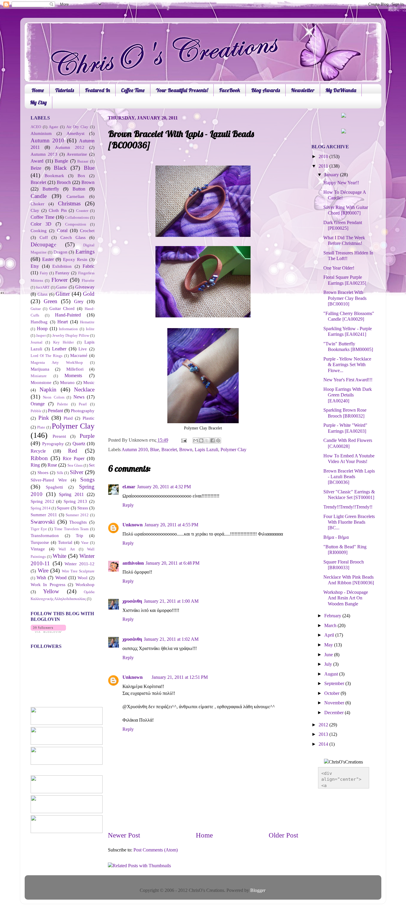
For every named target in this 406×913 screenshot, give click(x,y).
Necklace (84, 389)
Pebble (36, 411)
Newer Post (124, 835)
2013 (324, 734)
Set (92, 465)
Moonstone (41, 382)
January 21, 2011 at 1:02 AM (171, 639)
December (334, 712)
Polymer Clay (233, 449)
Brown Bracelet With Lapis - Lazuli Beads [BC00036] (349, 476)
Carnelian (75, 196)
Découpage (43, 244)
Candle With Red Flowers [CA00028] (347, 443)
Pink (43, 418)
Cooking (39, 230)
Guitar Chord (62, 308)
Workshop (85, 584)
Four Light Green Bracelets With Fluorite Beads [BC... (349, 522)
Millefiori (75, 369)
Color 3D (41, 224)
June (329, 654)
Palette (62, 404)
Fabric (89, 266)
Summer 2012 (77, 515)
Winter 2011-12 (79, 563)
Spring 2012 (42, 501)
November (334, 703)
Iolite (90, 329)
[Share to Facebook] (212, 440)
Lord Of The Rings (47, 355)
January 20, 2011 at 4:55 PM (171, 525)
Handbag (39, 321)
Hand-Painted (68, 315)
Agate (53, 127)
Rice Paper (73, 458)
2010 (324, 156)
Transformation (45, 535)
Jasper (41, 335)
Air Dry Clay (77, 127)
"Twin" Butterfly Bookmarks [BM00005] (348, 346)
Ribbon (39, 458)
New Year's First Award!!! (347, 379)
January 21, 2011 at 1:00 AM (171, 601)
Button (79, 189)
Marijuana (40, 369)
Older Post (283, 835)
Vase (85, 542)
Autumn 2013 (44, 154)
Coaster (82, 210)
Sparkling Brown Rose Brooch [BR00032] (344, 412)
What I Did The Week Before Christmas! (344, 240)
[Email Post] (183, 440)
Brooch (64, 182)
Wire (43, 570)
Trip (79, 535)
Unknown (132, 525)
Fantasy (62, 272)
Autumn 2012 (69, 147)
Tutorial (65, 542)
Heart (62, 322)
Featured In (97, 90)
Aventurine (77, 154)
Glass (42, 294)
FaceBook (229, 90)
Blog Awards (265, 90)
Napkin (48, 389)
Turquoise (40, 542)
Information (68, 329)
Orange (38, 404)
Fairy (44, 273)
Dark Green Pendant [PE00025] (342, 225)
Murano (67, 382)
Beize (36, 168)
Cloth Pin (58, 210)
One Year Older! (338, 268)
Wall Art (67, 549)
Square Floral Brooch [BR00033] (343, 564)
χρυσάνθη (132, 601)
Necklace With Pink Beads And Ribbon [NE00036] (348, 579)
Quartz (79, 443)
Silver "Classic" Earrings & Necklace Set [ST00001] (349, 494)
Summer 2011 (44, 514)
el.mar (128, 486)
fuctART (43, 287)
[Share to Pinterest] (218, 440)
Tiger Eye (39, 529)
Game (61, 287)
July (328, 664)
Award (37, 161)
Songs (87, 479)
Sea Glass (75, 465)
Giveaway (85, 287)
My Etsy (38, 102)
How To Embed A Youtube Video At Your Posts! (348, 458)
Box (81, 175)
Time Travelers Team (71, 529)
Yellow (51, 591)
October (332, 693)
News (78, 397)
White (59, 556)
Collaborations (77, 217)
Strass (82, 508)
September (334, 683)
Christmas (69, 203)
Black (60, 168)
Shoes (42, 472)
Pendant (55, 410)
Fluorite (88, 280)
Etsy (35, 266)
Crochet (87, 230)
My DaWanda (340, 90)
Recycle (38, 451)
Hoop (42, 328)
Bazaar (82, 161)
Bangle (61, 161)
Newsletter (302, 90)
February (333, 615)
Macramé (78, 355)
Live (82, 349)
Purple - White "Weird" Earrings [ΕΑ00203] (345, 428)
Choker (37, 204)
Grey (79, 301)
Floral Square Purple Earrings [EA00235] (344, 280)
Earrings (85, 251)
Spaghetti (54, 487)
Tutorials (64, 90)
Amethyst (75, 133)
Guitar (36, 308)
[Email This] (196, 440)
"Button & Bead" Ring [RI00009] (344, 549)
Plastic (89, 418)
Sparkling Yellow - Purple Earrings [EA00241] (347, 331)
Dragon (60, 252)
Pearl (83, 404)
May (329, 645)
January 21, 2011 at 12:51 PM (180, 677)
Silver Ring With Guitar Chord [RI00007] (345, 210)
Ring (35, 465)
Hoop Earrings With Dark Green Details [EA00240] (347, 395)
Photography (83, 410)
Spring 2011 (71, 494)
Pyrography (53, 443)
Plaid (68, 418)
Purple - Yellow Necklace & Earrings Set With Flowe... (347, 364)
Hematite (87, 322)
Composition (75, 224)
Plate (41, 427)
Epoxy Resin (75, 259)
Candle (39, 196)
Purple (87, 436)
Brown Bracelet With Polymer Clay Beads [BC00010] (344, 298)
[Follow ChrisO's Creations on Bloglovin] (48, 631)
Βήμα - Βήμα (336, 537)
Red (72, 451)
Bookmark (54, 175)
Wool (82, 577)
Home (38, 90)
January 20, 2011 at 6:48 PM (172, 563)
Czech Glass (73, 237)
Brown (185, 449)
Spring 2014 (41, 508)
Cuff (44, 237)
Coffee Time (133, 90)
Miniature (39, 376)
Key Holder (63, 342)
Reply (128, 505)
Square (63, 508)
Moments (73, 375)
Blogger (257, 890)
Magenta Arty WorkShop (57, 362)
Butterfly (51, 189)
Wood (61, 577)
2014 (324, 744)
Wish (41, 577)
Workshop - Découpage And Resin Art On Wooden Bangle (345, 598)
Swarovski (43, 522)
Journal (37, 342)
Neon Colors (53, 397)
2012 (324, 725)
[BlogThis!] (201, 440)
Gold (89, 294)
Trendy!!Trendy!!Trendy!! (347, 507)
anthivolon (133, 563)
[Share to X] (207, 440)
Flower (59, 280)
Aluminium (41, 133)
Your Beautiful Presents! (182, 90)
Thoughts (78, 522)
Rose (52, 465)
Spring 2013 (75, 501)
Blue (154, 449)
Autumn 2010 (135, 449)
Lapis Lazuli (206, 449)
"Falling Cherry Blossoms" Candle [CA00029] (348, 316)
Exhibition (62, 266)
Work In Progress (48, 584)
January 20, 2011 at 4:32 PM (164, 486)
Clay (35, 210)
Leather (59, 349)
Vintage (38, 549)
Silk (60, 472)
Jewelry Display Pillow (70, 335)
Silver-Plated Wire (49, 480)
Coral (62, 230)
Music (89, 382)
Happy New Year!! (341, 182)
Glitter (63, 294)
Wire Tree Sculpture (78, 571)
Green (50, 301)
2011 (324, 166)
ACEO (36, 127)
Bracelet (169, 449)
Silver (76, 472)
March (331, 625)
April (329, 635)
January (332, 174)
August (331, 674)
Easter (48, 259)
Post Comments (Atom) (155, 850)
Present (59, 436)
